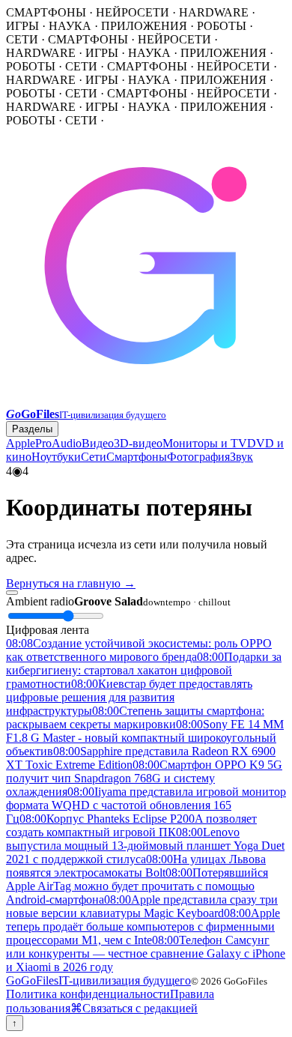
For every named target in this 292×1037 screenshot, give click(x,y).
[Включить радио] (12, 592)
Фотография (198, 456)
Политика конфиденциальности (88, 994)
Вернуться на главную (71, 583)
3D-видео (138, 443)
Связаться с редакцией (140, 1008)
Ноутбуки (56, 456)
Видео (98, 443)
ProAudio (58, 443)
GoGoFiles (98, 980)
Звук (241, 456)
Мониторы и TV (204, 443)
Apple (20, 443)
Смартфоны (136, 456)
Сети (93, 456)
